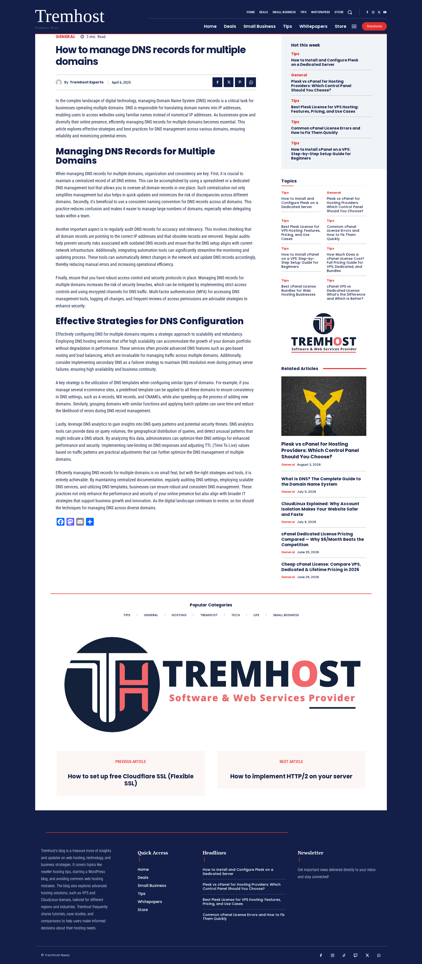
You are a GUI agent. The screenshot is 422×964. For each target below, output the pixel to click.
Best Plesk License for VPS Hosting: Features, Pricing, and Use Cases (325, 109)
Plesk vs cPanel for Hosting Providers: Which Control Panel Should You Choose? (321, 86)
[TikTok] (344, 955)
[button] (350, 12)
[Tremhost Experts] (60, 82)
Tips (295, 54)
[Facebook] (367, 12)
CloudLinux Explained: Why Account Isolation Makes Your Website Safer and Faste (320, 509)
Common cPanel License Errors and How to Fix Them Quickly (325, 130)
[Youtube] (385, 12)
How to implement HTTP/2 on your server (291, 776)
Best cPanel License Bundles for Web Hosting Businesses (298, 290)
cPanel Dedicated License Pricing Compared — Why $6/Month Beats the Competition (322, 539)
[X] (379, 12)
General (65, 37)
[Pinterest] (240, 82)
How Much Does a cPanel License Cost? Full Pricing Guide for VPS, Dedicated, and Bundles (345, 262)
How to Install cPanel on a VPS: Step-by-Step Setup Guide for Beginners (321, 154)
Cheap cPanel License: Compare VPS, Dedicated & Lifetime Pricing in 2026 (321, 566)
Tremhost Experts (87, 82)
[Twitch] (355, 955)
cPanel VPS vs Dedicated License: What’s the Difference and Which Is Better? (346, 292)
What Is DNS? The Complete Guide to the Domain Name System (321, 481)
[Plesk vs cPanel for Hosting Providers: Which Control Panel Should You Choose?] (323, 406)
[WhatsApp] (251, 82)
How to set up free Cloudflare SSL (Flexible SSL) (131, 780)
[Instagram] (373, 12)
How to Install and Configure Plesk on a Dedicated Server (324, 62)
